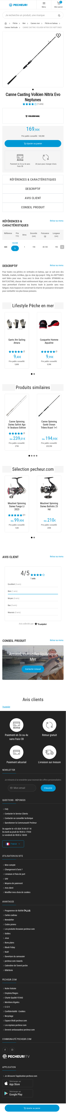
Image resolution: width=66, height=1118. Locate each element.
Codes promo (10, 924)
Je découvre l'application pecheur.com (21, 1076)
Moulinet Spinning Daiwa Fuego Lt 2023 (17, 506)
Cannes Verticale (11, 27)
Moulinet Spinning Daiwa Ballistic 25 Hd (49, 506)
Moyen (13, 598)
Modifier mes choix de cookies (17, 892)
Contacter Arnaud (33, 669)
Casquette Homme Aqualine (49, 341)
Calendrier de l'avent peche (16, 965)
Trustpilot (6, 707)
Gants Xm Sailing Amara (16, 341)
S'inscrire (48, 788)
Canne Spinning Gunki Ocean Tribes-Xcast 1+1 (49, 424)
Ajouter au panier (34, 143)
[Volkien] (33, 115)
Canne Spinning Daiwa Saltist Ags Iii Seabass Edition (17, 424)
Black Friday (10, 947)
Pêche (15, 23)
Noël (7, 952)
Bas (12, 605)
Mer (24, 23)
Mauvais (14, 612)
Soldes (7, 933)
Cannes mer (35, 23)
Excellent (14, 584)
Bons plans (9, 942)
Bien (12, 591)
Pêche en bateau (51, 23)
